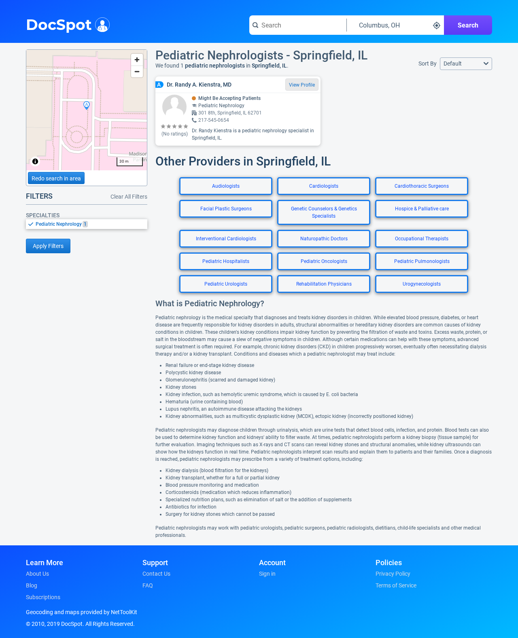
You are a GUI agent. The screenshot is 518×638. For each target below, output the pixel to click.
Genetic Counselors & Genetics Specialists (324, 212)
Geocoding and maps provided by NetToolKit (81, 612)
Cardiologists (323, 186)
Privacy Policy (393, 573)
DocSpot (59, 24)
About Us (37, 573)
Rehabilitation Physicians (324, 284)
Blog (31, 585)
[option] (91, 224)
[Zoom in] (137, 60)
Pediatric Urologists (225, 284)
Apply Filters (48, 246)
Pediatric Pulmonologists (422, 261)
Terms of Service (396, 585)
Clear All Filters (128, 196)
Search (468, 25)
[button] (466, 63)
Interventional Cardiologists (226, 239)
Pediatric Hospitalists (225, 261)
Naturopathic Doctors (324, 239)
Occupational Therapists (421, 239)
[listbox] (86, 224)
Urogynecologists (422, 284)
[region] (86, 110)
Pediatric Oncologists (324, 261)
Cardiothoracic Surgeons (422, 186)
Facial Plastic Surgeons (226, 209)
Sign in (267, 573)
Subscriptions (43, 597)
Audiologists (226, 186)
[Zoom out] (137, 71)
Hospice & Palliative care (422, 209)
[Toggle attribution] (35, 161)
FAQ (147, 585)
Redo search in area (56, 178)
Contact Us (156, 573)
